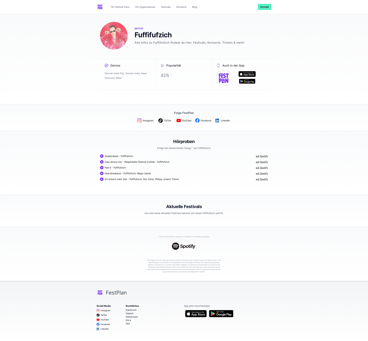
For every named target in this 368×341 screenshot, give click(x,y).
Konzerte (181, 6)
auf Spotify (262, 156)
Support (129, 313)
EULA (128, 320)
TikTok (104, 315)
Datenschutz (132, 317)
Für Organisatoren (145, 6)
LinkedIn (105, 329)
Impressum (131, 310)
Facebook (105, 324)
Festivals (166, 6)
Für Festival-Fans (120, 6)
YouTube (105, 319)
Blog (194, 6)
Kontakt (264, 6)
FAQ (128, 323)
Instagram (105, 310)
